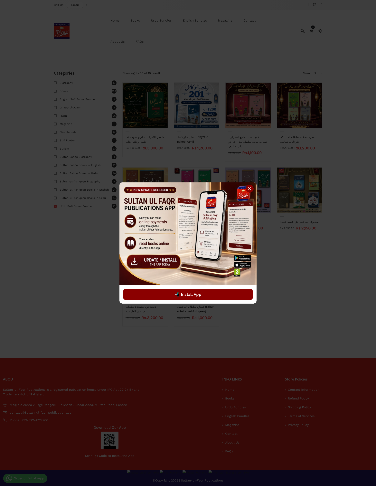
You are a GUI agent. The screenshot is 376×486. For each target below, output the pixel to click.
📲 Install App (188, 294)
